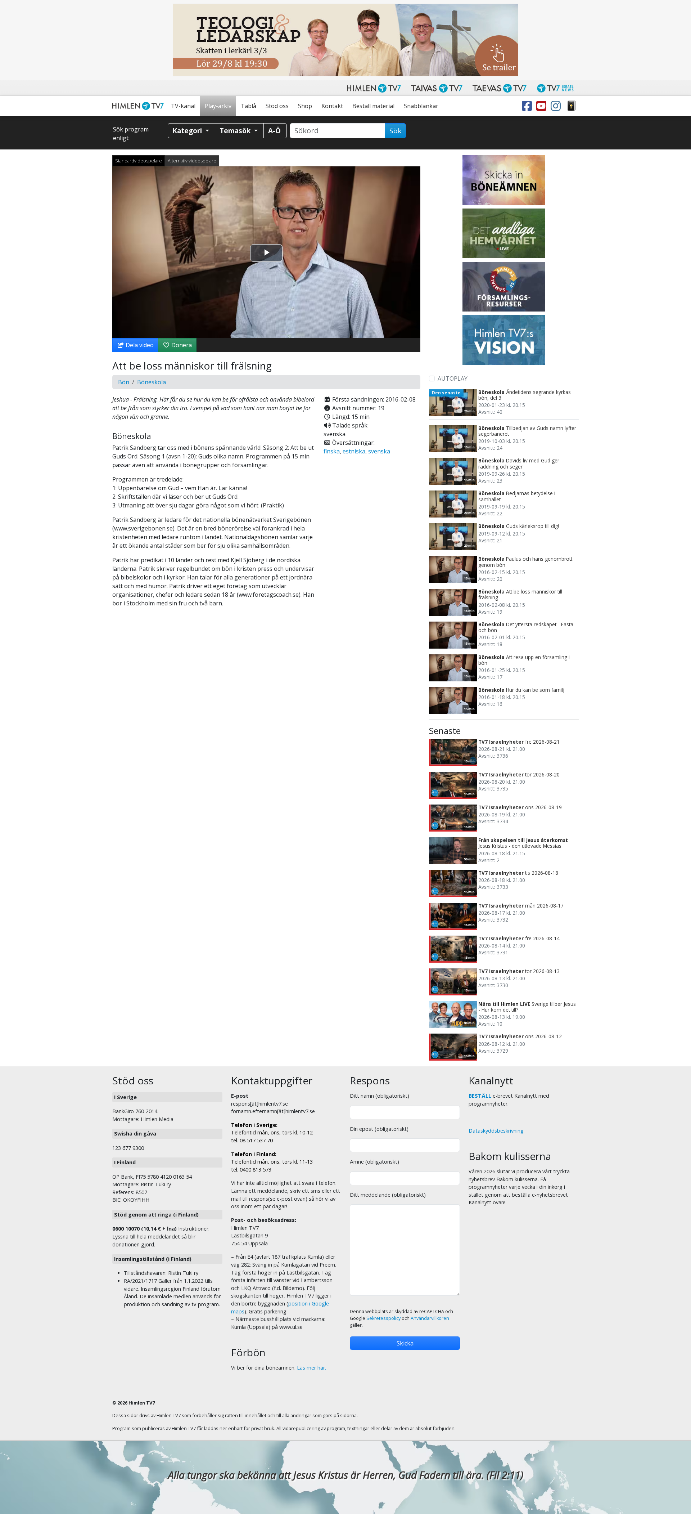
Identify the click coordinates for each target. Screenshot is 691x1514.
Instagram (557, 106)
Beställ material (373, 106)
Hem (139, 106)
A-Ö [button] (274, 130)
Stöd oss (277, 106)
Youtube (542, 106)
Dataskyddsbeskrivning (496, 1130)
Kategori (188, 130)
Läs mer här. (311, 1367)
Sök (395, 130)
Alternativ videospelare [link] (192, 160)
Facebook (528, 106)
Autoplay (453, 378)
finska (332, 451)
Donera (181, 345)
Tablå (248, 106)
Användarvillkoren (430, 1318)
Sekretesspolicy (383, 1318)
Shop (305, 106)
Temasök (236, 130)
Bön (123, 382)
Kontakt (332, 106)
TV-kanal (183, 106)
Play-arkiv (218, 106)
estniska (354, 451)
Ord (571, 106)
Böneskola (151, 382)
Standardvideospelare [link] (138, 160)
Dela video (139, 345)
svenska (379, 451)
